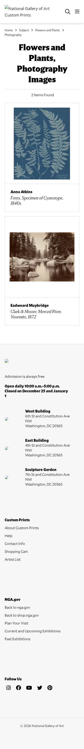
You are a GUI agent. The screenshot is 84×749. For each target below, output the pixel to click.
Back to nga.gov (17, 607)
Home (9, 30)
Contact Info (15, 543)
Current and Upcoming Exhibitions (32, 630)
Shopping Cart (16, 551)
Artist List (13, 559)
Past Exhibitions (17, 638)
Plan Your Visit (16, 623)
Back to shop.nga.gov (22, 615)
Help (8, 535)
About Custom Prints (22, 527)
